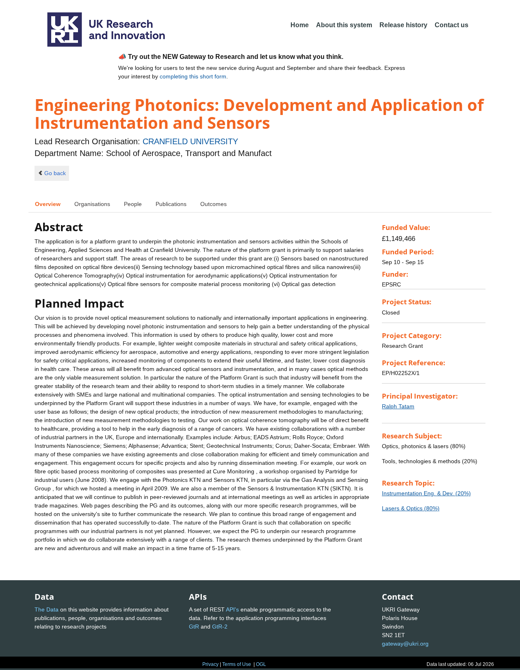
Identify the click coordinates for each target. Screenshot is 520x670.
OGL (261, 664)
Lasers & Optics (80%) (411, 508)
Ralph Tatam (398, 406)
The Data (46, 609)
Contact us (451, 25)
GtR (194, 626)
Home (299, 25)
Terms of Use (236, 664)
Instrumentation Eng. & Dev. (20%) (426, 493)
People (133, 204)
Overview (48, 204)
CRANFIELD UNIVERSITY (190, 141)
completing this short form (193, 76)
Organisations (92, 204)
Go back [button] (55, 173)
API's (232, 609)
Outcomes (213, 204)
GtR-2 (220, 626)
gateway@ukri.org (405, 643)
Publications (171, 204)
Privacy (210, 664)
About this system (344, 25)
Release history (403, 25)
